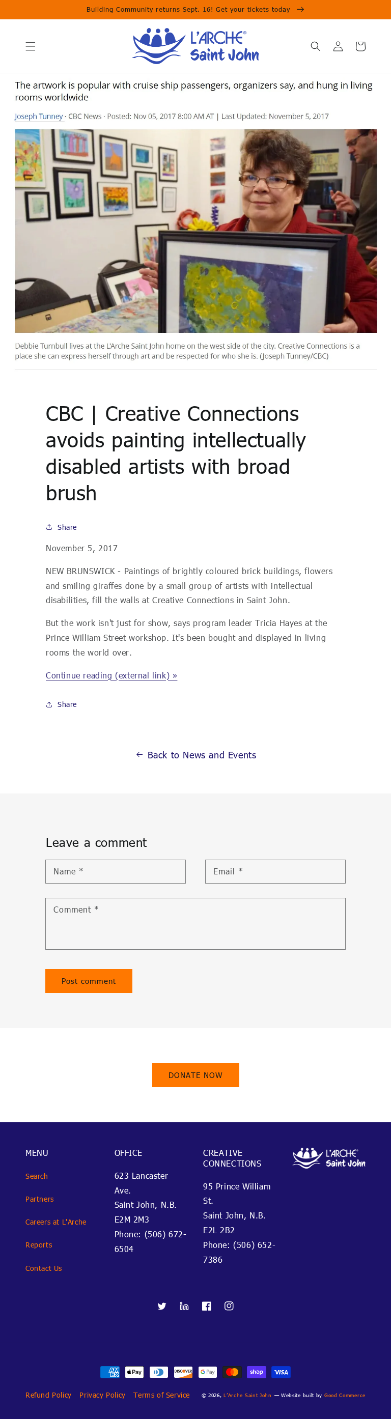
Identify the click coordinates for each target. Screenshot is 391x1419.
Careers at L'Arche (56, 1221)
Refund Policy (48, 1394)
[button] (30, 46)
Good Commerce (345, 1395)
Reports (38, 1244)
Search (36, 1176)
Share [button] (67, 527)
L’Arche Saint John (248, 1395)
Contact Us (43, 1268)
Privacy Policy (102, 1394)
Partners (39, 1199)
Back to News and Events (202, 754)
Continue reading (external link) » (111, 675)
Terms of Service (161, 1394)
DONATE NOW (196, 1075)
